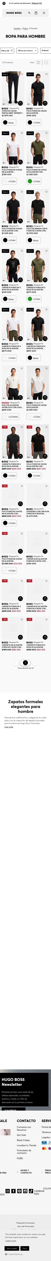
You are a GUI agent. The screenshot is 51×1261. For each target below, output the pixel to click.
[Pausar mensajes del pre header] (4, 2)
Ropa (25, 28)
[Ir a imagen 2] (4, 104)
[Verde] (30, 181)
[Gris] (30, 593)
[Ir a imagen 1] (3, 104)
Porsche (33, 28)
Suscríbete (26, 1135)
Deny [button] (25, 1248)
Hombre (17, 28)
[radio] (38, 62)
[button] (14, 1254)
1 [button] (25, 726)
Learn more (11, 1240)
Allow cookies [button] (12, 1248)
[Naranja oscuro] (30, 652)
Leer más (9, 790)
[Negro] (5, 122)
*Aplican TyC (37, 3)
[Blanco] (5, 181)
